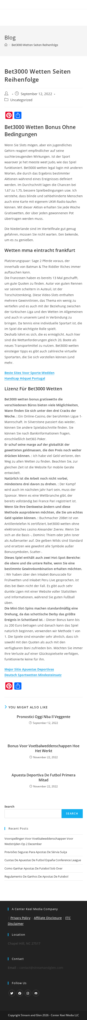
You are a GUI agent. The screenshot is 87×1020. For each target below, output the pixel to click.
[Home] (5, 45)
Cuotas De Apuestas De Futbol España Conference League (42, 860)
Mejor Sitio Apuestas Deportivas (29, 669)
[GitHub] (36, 993)
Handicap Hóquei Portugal (24, 378)
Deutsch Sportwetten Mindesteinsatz (33, 675)
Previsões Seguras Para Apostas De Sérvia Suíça (35, 852)
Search (9, 806)
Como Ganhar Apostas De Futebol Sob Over (33, 868)
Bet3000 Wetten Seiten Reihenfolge (35, 45)
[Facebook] (20, 993)
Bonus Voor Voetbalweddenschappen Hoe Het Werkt (43, 748)
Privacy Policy (20, 918)
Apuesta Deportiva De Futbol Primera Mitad (43, 777)
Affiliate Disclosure (48, 918)
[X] (11, 993)
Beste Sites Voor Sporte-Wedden (29, 373)
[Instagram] (28, 993)
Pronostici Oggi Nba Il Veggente (43, 716)
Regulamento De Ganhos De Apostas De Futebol (36, 876)
